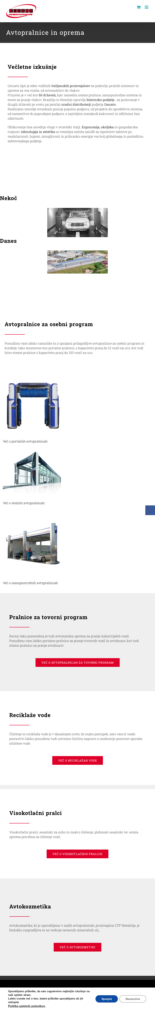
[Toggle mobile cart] (139, 7)
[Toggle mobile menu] (147, 7)
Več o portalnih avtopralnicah (25, 441)
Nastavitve (133, 998)
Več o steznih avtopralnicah (24, 503)
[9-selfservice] (33, 515)
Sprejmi (107, 998)
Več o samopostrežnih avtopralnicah (30, 583)
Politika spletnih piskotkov (26, 1006)
